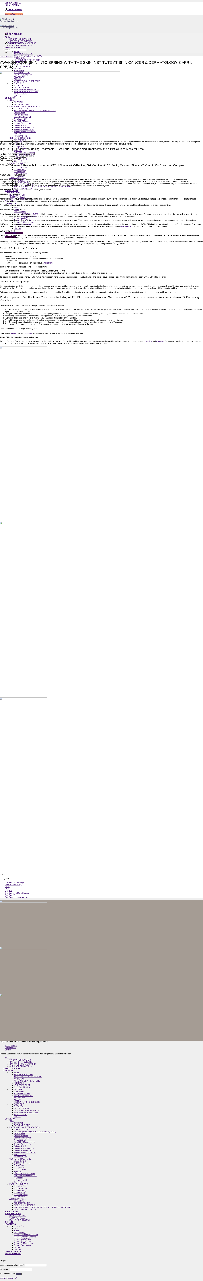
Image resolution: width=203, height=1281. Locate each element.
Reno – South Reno (22, 1241)
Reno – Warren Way (22, 1245)
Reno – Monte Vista (22, 218)
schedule (28, 333)
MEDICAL (9, 1070)
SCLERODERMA (21, 1108)
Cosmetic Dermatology (6, 56)
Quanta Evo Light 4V (22, 1144)
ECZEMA (18, 1089)
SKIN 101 (9, 1222)
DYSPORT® (19, 146)
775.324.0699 (14, 9)
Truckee (17, 229)
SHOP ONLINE (14, 34)
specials (13, 333)
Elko (16, 208)
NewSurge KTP (20, 1140)
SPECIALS (18, 1123)
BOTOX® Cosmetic (22, 1163)
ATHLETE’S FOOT (22, 1085)
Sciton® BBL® (20, 1146)
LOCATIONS (10, 203)
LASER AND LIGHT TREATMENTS (24, 1127)
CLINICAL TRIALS (13, 3)
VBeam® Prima (20, 1157)
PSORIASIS (19, 1104)
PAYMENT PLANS (22, 1125)
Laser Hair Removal (22, 1138)
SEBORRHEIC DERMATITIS (26, 1110)
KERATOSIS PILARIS (23, 1096)
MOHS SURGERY (12, 47)
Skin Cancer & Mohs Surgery (17, 893)
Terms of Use (10, 1048)
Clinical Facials (20, 168)
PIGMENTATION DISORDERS (27, 1102)
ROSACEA (18, 1106)
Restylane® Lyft (20, 1180)
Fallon (16, 1231)
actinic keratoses (49, 263)
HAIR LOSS (19, 71)
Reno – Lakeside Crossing (25, 1237)
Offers (11, 1121)
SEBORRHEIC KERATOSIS (26, 1113)
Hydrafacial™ (19, 1197)
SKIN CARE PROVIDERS (20, 39)
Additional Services (17, 178)
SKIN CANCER (20, 1115)
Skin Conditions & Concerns (16, 897)
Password (5, 1269)
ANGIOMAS (19, 1083)
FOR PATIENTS (11, 1212)
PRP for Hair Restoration (24, 153)
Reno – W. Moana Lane (24, 222)
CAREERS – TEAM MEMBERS (22, 43)
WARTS (17, 1117)
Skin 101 (16, 56)
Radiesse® (18, 1178)
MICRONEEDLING (22, 1203)
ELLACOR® (19, 1201)
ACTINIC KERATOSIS (23, 54)
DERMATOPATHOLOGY (19, 1220)
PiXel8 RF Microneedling (24, 1142)
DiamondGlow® (20, 1195)
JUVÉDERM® (20, 1169)
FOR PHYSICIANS (13, 193)
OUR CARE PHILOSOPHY (20, 45)
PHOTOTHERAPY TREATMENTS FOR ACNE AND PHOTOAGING (42, 1207)
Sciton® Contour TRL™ (24, 1150)
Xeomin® (18, 161)
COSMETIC (10, 1119)
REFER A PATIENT (13, 5)
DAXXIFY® (19, 1165)
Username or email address (12, 1265)
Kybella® (18, 151)
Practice (8, 889)
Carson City (19, 1226)
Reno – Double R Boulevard (26, 1235)
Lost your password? (8, 1278)
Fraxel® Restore (21, 1136)
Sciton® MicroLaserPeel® (25, 1153)
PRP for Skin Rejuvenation (25, 1176)
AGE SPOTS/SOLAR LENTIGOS (28, 56)
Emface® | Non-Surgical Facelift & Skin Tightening (35, 1132)
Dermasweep (19, 172)
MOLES (17, 1100)
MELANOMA (19, 1098)
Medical (149, 341)
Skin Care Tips (11, 895)
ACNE (17, 52)
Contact (8, 1050)
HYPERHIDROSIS (22, 1094)
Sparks (17, 1247)
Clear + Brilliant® (21, 1129)
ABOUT (8, 37)
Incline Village (20, 212)
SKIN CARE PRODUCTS (25, 189)
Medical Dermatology (13, 885)
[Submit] (6, 52)
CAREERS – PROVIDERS (20, 41)
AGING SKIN (19, 58)
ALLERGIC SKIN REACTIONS (27, 60)
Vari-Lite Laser (20, 1155)
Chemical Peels (20, 1186)
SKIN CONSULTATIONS (24, 1205)
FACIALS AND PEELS (18, 163)
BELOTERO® (20, 140)
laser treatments (126, 226)
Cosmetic (160, 341)
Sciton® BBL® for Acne (24, 1148)
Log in (19, 1274)
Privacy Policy (11, 1046)
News (7, 887)
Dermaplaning (20, 170)
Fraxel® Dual (19, 1134)
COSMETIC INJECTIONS (20, 1159)
